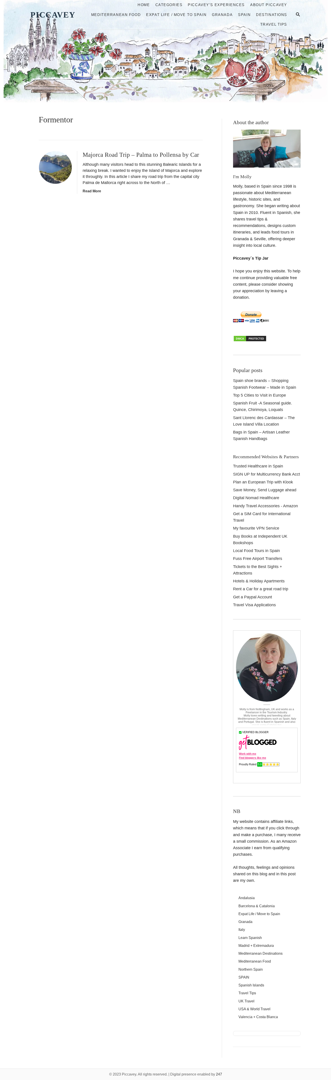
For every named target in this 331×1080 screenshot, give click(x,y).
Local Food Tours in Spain (256, 550)
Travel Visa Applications (254, 605)
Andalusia (246, 898)
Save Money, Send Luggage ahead (264, 490)
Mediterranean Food (254, 961)
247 (219, 1074)
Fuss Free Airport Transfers (257, 558)
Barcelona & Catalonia (256, 906)
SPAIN (243, 977)
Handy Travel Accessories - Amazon (265, 506)
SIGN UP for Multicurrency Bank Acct (266, 474)
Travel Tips (247, 993)
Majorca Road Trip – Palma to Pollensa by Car (141, 154)
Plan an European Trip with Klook (263, 482)
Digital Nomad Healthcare (256, 498)
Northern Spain (250, 969)
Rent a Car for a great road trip (260, 589)
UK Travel (246, 1001)
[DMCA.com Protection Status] (250, 340)
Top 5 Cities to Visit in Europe (259, 395)
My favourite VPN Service (256, 528)
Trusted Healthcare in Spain (258, 466)
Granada (245, 922)
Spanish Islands (251, 985)
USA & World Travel (254, 1009)
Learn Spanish (250, 938)
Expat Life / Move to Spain (259, 914)
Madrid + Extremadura (256, 946)
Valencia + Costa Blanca (258, 1017)
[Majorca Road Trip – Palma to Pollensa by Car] (55, 167)
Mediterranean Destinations (260, 953)
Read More (92, 191)
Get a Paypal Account (252, 597)
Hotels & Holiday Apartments (259, 581)
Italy (241, 930)
